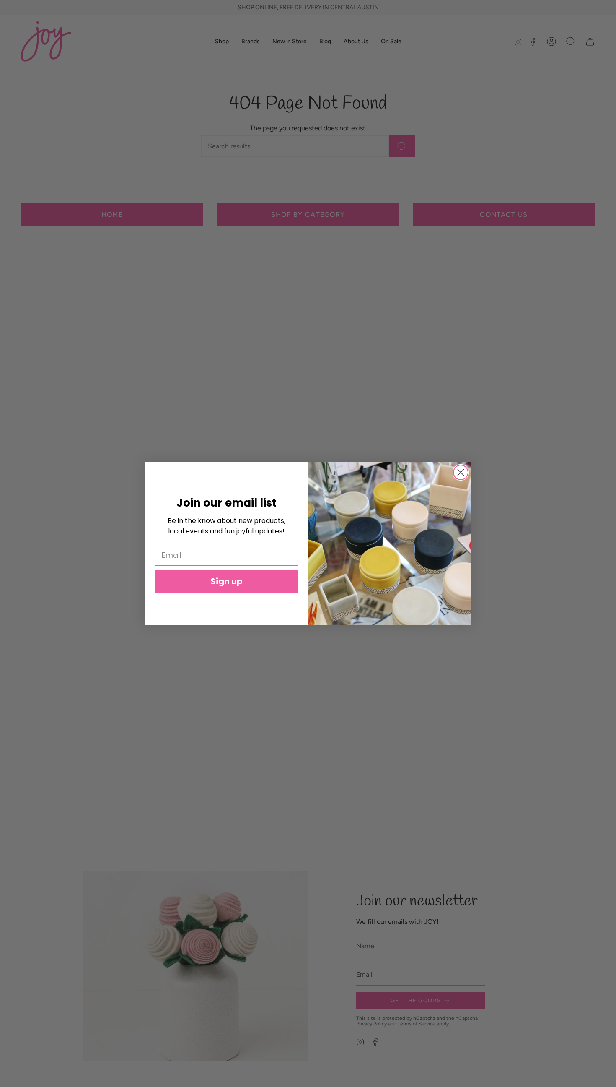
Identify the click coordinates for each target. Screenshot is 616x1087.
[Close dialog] (460, 472)
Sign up (226, 581)
